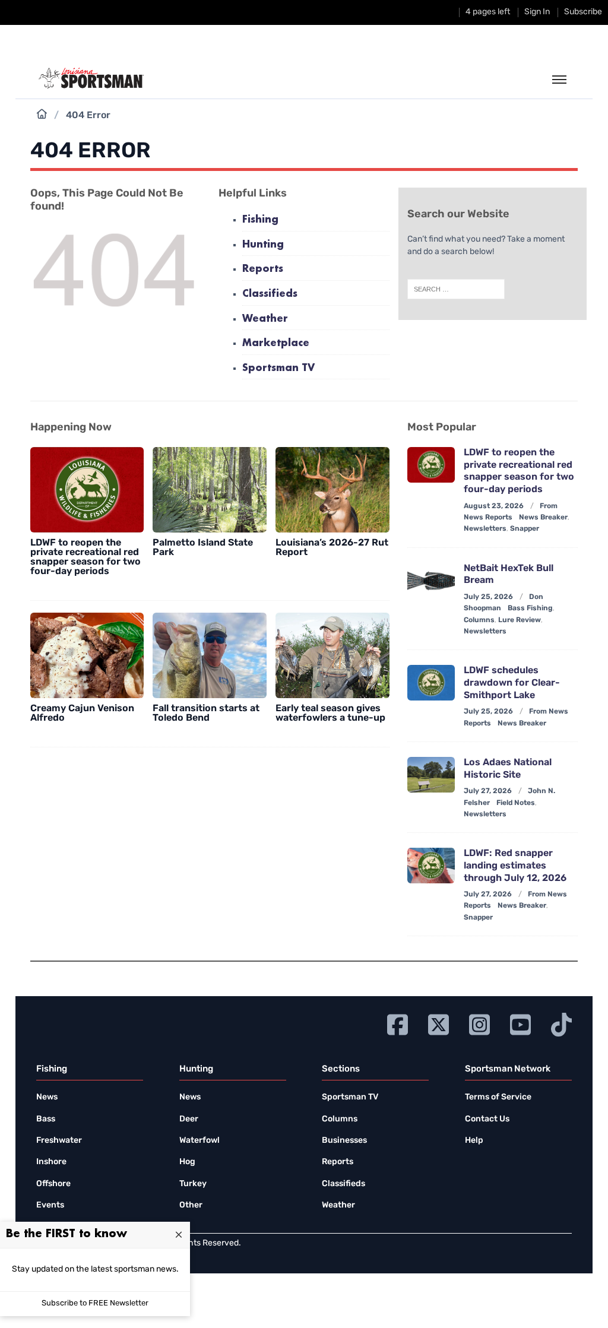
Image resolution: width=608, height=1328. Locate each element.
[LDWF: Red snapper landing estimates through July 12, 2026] (431, 865)
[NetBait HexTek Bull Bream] (431, 580)
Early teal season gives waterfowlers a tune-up (330, 713)
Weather (265, 319)
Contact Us (487, 1119)
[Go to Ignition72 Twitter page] (438, 1023)
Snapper (524, 529)
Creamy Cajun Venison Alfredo (82, 713)
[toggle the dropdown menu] (559, 80)
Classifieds (269, 294)
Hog (187, 1162)
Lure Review (519, 620)
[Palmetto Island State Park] (210, 490)
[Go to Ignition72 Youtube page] (520, 1023)
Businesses (344, 1140)
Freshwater (59, 1140)
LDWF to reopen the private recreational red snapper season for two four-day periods (85, 557)
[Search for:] (456, 289)
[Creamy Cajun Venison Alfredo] (87, 655)
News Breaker (543, 517)
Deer (188, 1119)
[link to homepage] (91, 78)
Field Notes (515, 803)
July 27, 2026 (488, 791)
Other (190, 1205)
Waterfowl (199, 1140)
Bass (45, 1119)
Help (474, 1140)
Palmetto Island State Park (203, 547)
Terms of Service (498, 1097)
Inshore (51, 1162)
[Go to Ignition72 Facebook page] (397, 1023)
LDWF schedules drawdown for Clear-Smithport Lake (512, 683)
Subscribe (583, 12)
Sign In (537, 12)
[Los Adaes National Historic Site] (431, 775)
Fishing (260, 220)
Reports (262, 269)
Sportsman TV (278, 368)
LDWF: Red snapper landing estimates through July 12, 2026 (515, 866)
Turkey (193, 1184)
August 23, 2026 (494, 506)
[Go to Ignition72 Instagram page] (479, 1023)
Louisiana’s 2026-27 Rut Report (332, 547)
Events (50, 1205)
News (47, 1097)
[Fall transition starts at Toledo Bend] (210, 655)
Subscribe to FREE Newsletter (95, 1303)
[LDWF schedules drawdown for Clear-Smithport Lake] (431, 683)
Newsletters (485, 529)
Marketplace (275, 343)
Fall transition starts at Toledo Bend (206, 713)
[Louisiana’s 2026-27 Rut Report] (333, 490)
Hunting (263, 245)
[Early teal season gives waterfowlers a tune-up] (333, 655)
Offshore (53, 1184)
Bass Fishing (530, 608)
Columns (479, 620)
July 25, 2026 (488, 597)
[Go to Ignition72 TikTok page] (561, 1023)
